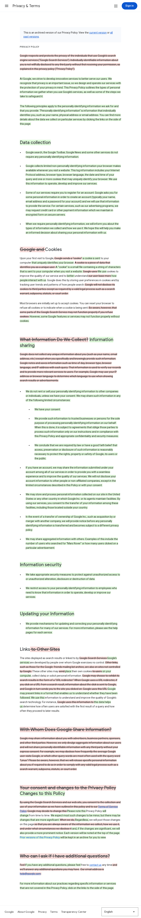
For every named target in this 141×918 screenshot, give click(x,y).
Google (9, 911)
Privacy (42, 911)
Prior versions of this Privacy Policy (40, 837)
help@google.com (30, 873)
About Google (26, 911)
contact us (95, 864)
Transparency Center (73, 911)
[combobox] (120, 911)
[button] (6, 5)
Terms (53, 911)
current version (98, 32)
